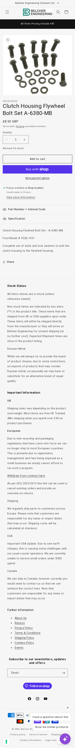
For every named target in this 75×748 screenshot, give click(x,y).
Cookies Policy (24, 642)
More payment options (37, 178)
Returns (20, 623)
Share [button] (10, 261)
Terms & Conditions (28, 632)
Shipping (20, 126)
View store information (20, 197)
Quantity (7, 132)
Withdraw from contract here (26, 475)
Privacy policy (17, 734)
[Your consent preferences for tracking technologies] (6, 741)
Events (19, 647)
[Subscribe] (64, 673)
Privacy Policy (24, 628)
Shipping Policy (24, 637)
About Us (21, 618)
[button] (7, 12)
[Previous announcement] (7, 24)
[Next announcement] (68, 24)
